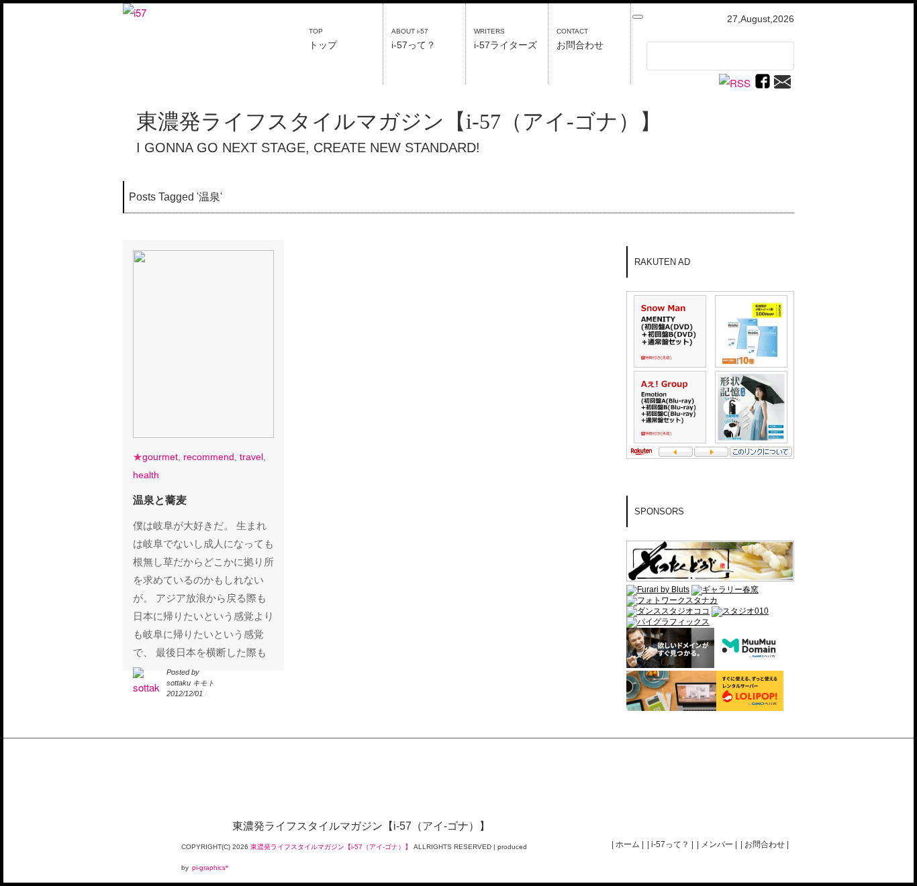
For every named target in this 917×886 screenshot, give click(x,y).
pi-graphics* (210, 867)
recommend (208, 456)
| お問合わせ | (764, 844)
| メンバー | (717, 844)
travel (251, 456)
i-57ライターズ (505, 38)
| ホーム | (628, 844)
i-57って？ (413, 38)
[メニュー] (637, 17)
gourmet (160, 456)
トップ (323, 38)
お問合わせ (580, 38)
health (146, 474)
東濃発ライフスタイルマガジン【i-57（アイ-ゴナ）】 (398, 121)
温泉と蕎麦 (160, 500)
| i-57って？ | (670, 844)
